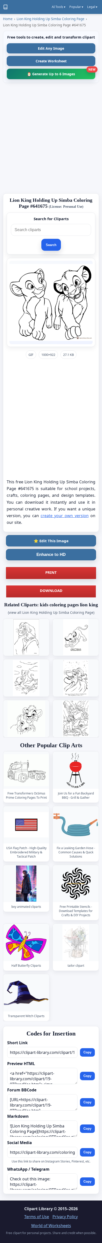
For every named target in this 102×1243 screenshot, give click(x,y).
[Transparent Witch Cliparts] (26, 993)
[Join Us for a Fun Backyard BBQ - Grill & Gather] (75, 770)
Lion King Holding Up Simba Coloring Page (50, 18)
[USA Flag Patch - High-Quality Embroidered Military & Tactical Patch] (26, 825)
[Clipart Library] (5, 6)
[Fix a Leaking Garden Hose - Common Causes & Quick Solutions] (75, 825)
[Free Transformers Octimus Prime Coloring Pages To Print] (26, 770)
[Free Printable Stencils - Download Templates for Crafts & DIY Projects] (75, 884)
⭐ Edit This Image (51, 540)
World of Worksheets (51, 1225)
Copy (87, 1052)
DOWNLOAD (51, 590)
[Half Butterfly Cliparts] (26, 942)
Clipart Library (38, 1208)
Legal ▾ (92, 7)
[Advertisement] (51, 138)
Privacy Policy (65, 1216)
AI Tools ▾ (58, 7)
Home (8, 18)
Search (51, 245)
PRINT (51, 572)
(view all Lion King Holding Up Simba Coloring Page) (51, 612)
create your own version (65, 515)
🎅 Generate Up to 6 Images (61, 72)
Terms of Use (36, 1216)
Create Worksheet (51, 61)
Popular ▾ (76, 7)
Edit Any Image (51, 48)
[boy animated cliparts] (26, 884)
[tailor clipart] (75, 942)
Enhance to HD (51, 554)
